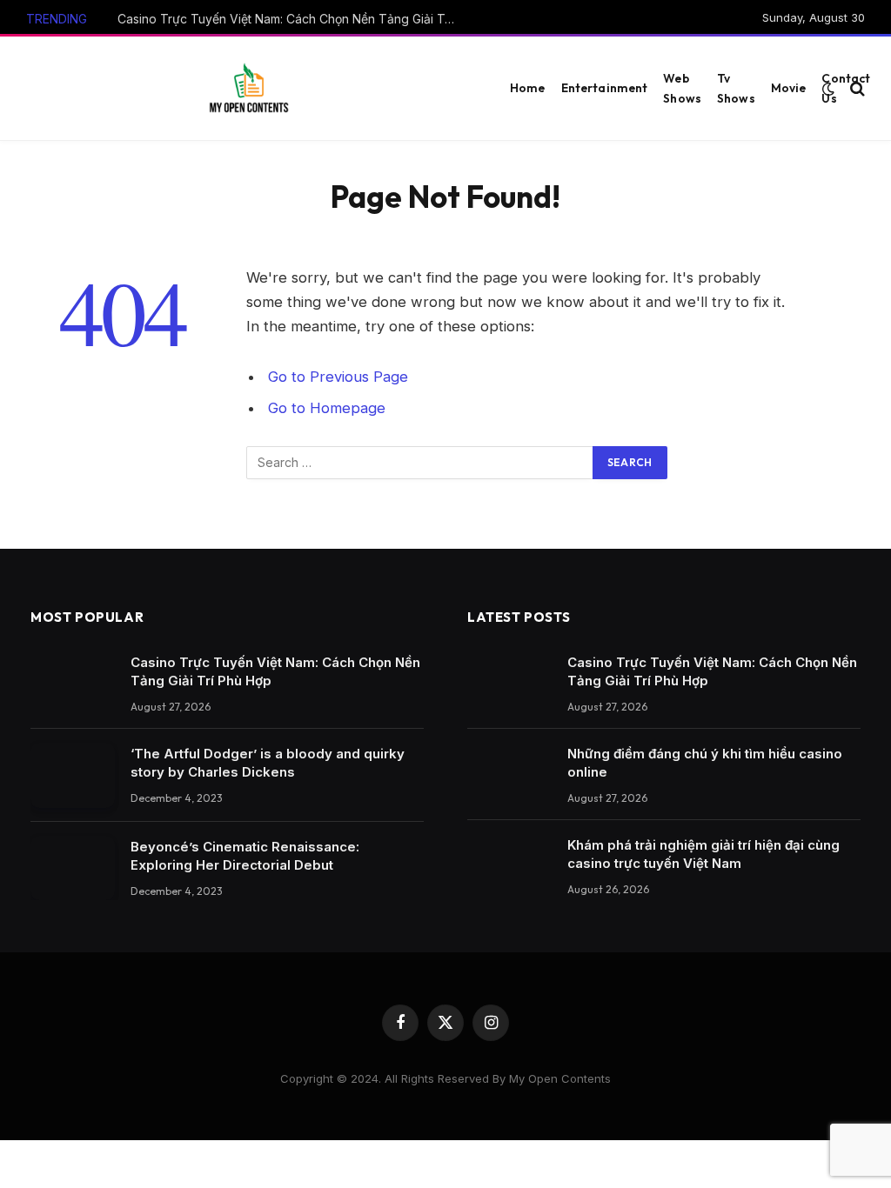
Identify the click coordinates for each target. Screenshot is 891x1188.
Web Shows (682, 87)
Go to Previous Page (338, 376)
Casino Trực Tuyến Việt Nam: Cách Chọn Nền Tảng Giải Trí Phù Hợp (291, 18)
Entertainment (604, 88)
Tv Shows (736, 87)
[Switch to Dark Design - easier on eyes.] (828, 89)
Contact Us (845, 87)
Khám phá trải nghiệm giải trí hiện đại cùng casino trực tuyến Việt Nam (703, 854)
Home (528, 88)
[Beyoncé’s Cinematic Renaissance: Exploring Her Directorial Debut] (72, 868)
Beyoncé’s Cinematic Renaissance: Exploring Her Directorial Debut (245, 855)
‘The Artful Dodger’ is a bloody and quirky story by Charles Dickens (268, 762)
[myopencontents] (249, 89)
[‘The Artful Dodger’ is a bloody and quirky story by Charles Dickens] (72, 775)
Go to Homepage (326, 408)
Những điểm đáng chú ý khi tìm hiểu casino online (704, 762)
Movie (789, 88)
